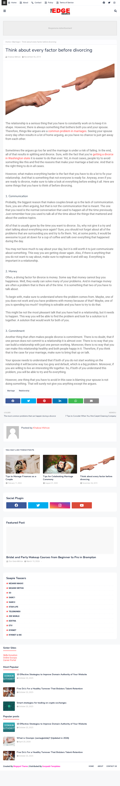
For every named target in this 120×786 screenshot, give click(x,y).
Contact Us (111, 766)
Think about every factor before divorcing (96, 478)
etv (10, 625)
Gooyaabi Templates (51, 766)
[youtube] (82, 505)
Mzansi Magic (16, 583)
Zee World (14, 616)
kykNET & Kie (15, 635)
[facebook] (104, 2)
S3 (10, 593)
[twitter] (109, 2)
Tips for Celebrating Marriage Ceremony (58, 478)
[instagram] (114, 2)
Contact (38, 3)
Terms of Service (66, 3)
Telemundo (14, 611)
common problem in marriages (67, 131)
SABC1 (12, 597)
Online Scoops (10, 657)
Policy (50, 3)
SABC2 (12, 602)
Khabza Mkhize (14, 57)
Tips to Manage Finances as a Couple (21, 478)
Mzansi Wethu (16, 588)
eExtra (12, 621)
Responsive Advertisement (60, 28)
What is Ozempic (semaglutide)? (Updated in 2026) (43, 738)
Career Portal (9, 660)
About (25, 3)
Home (13, 3)
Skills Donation (10, 655)
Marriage (16, 42)
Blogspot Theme (20, 766)
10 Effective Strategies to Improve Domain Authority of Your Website (52, 674)
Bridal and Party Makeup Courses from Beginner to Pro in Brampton (51, 557)
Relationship (24, 391)
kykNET (12, 630)
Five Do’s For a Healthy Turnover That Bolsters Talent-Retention (50, 688)
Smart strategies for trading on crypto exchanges (41, 702)
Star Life (13, 607)
